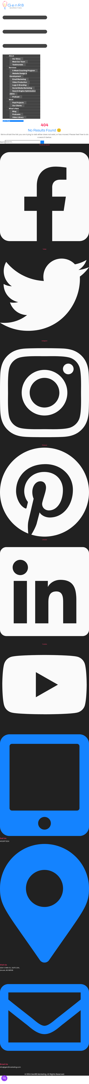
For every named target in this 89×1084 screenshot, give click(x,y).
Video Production (19, 82)
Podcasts (16, 114)
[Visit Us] (44, 961)
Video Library (17, 117)
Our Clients (17, 106)
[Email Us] (44, 1061)
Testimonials (17, 65)
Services (12, 68)
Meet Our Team (18, 62)
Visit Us (3, 965)
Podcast (15, 97)
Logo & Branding (19, 85)
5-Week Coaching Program (23, 71)
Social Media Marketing (22, 88)
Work (11, 100)
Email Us (4, 1064)
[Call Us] (44, 835)
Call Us (3, 838)
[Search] (42, 142)
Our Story (16, 59)
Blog (14, 111)
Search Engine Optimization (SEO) (23, 92)
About (11, 56)
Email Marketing (19, 79)
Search (2, 142)
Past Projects (18, 103)
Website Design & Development (18, 74)
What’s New (14, 108)
